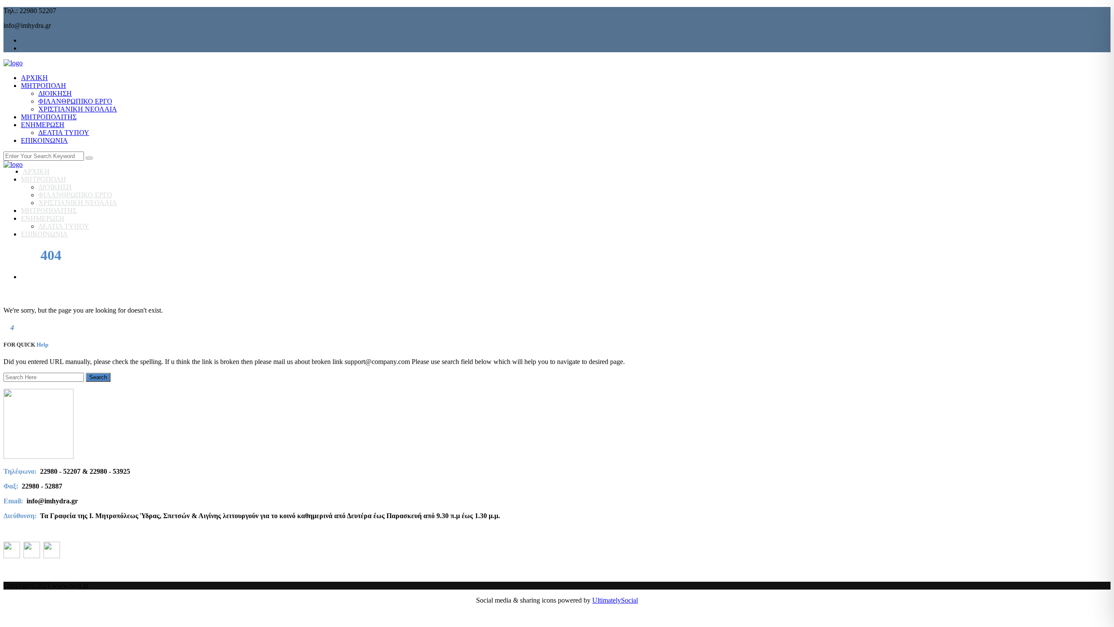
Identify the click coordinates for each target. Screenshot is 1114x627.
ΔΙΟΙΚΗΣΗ (55, 93)
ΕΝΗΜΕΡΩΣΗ (42, 124)
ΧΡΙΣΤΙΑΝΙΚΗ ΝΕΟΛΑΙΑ (77, 109)
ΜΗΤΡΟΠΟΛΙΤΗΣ (49, 117)
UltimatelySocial (615, 600)
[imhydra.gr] (13, 63)
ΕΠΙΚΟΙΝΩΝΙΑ (44, 140)
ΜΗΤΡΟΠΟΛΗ (43, 85)
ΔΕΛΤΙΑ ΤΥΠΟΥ (63, 132)
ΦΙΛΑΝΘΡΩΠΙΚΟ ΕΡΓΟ (75, 101)
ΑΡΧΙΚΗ (34, 77)
